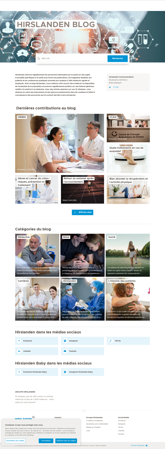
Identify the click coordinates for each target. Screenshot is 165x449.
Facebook (122, 420)
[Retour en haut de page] (83, 411)
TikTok (120, 427)
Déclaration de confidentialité (97, 424)
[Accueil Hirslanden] (34, 419)
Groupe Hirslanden (94, 417)
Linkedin (121, 431)
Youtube (121, 434)
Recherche (117, 59)
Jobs (88, 431)
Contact (57, 417)
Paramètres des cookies (15, 440)
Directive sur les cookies (86, 445)
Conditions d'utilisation (94, 420)
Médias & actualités (93, 427)
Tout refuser (46, 440)
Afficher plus (84, 212)
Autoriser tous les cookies (66, 440)
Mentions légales (101, 445)
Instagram (121, 424)
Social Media (123, 417)
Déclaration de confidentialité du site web (63, 445)
